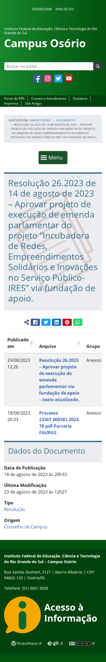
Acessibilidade (42, 9)
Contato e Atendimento (48, 98)
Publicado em (18, 343)
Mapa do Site (65, 9)
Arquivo (47, 346)
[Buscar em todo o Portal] (97, 66)
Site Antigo (33, 103)
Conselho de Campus (26, 527)
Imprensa (11, 103)
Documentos (65, 120)
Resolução (14, 509)
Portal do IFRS (14, 98)
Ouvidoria (80, 98)
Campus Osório (40, 120)
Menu (57, 157)
